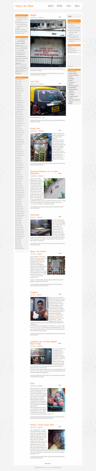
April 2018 (19, 99)
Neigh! (33, 15)
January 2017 (20, 104)
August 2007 (19, 238)
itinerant (50, 206)
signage (20, 70)
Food (20, 48)
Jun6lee (71, 84)
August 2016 (19, 111)
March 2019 (19, 86)
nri (33, 244)
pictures (41, 376)
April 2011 (19, 173)
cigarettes (32, 275)
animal (18, 39)
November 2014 (20, 132)
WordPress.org (72, 52)
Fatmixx (71, 80)
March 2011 (19, 174)
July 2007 (19, 240)
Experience (38, 120)
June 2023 (19, 81)
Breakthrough (56, 316)
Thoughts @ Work (73, 96)
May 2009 (19, 203)
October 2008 (20, 213)
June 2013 (19, 148)
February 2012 (20, 164)
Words (47, 163)
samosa (38, 244)
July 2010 (19, 181)
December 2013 (20, 141)
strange (20, 71)
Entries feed (72, 49)
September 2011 (20, 167)
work (21, 73)
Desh (17, 45)
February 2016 (20, 114)
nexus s (22, 58)
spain (26, 70)
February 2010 (20, 187)
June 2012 (19, 157)
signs (23, 70)
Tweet (59, 17)
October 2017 (20, 100)
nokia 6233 (59, 206)
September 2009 (20, 195)
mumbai (18, 56)
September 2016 (20, 109)
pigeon (36, 334)
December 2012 (20, 155)
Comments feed (73, 50)
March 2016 (19, 113)
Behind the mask (21, 33)
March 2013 (19, 150)
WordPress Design (39, 467)
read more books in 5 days (38, 327)
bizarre (16, 41)
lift (31, 376)
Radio (45, 285)
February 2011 (20, 176)
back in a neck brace (55, 297)
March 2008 (19, 225)
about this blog (72, 71)
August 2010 (19, 180)
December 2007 (20, 231)
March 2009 (19, 206)
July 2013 (19, 146)
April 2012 (19, 160)
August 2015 (19, 125)
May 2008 (19, 222)
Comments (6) (39, 254)
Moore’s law (76, 37)
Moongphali (57, 223)
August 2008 (19, 217)
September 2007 (20, 236)
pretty (25, 64)
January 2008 (20, 229)
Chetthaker (71, 78)
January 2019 (20, 88)
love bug (34, 81)
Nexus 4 (17, 58)
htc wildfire (18, 50)
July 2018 (19, 93)
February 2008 (20, 227)
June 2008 (19, 220)
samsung (23, 66)
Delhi (23, 43)
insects (63, 163)
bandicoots (51, 163)
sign (16, 70)
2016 (16, 39)
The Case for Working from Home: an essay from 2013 (22, 19)
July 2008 (19, 218)
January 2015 (20, 128)
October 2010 (20, 178)
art (26, 39)
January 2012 (20, 165)
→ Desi (32, 456)
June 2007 (19, 241)
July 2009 (19, 199)
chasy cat (35, 128)
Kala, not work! (38, 251)
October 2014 (20, 134)
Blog (77, 5)
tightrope (39, 193)
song (37, 369)
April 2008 (19, 224)
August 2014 (19, 136)
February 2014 (20, 139)
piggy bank (47, 418)
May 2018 (19, 97)
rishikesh (18, 66)
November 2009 (20, 192)
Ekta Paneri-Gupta (57, 467)
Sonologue (71, 94)
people (39, 206)
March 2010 (19, 185)
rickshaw (35, 457)
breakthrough (51, 333)
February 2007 (20, 248)
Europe (25, 46)
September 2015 (20, 123)
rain (16, 66)
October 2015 (20, 121)
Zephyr (70, 103)
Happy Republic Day (74, 27)
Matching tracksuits (73, 85)
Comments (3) (39, 427)
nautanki (54, 206)
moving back (20, 54)
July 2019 (19, 83)
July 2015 (19, 127)
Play (68, 5)
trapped (34, 292)
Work (59, 5)
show (34, 208)
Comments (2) (41, 83)
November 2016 (20, 106)
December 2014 (20, 130)
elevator (58, 375)
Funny (24, 48)
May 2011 (19, 171)
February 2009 (20, 208)
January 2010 (20, 188)
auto (50, 456)
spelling (17, 71)
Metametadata (72, 87)
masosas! (34, 215)
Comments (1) (41, 17)
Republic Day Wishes (74, 39)
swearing (51, 418)
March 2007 (19, 247)
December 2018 (20, 90)
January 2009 (20, 210)
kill (41, 274)
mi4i (21, 52)
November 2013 (20, 143)
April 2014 (19, 137)
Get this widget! (70, 66)
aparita (70, 77)
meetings (32, 285)
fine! (32, 383)
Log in (70, 47)
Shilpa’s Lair (72, 93)
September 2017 (20, 102)
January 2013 (20, 153)
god (61, 375)
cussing (60, 416)
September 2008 (20, 215)
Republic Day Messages (74, 30)
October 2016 (20, 107)
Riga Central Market (21, 29)
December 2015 (20, 118)
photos (22, 64)
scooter (38, 457)
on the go (21, 61)
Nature (24, 56)
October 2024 (20, 79)
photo (18, 63)
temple (24, 71)
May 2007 (19, 243)
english (22, 46)
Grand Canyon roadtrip (74, 29)
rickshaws (41, 436)
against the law (57, 359)
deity (50, 375)
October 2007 (20, 234)
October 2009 (20, 194)
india (22, 50)
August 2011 (19, 169)
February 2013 (20, 151)
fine (33, 418)
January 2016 (20, 116)
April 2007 (19, 245)
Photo (40, 73)
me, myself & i (42, 243)
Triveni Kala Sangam (39, 258)
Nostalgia (17, 61)
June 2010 (19, 183)
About (50, 5)
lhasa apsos (55, 221)
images (63, 375)
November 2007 (20, 232)
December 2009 (20, 190)
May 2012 (19, 158)
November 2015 (20, 120)
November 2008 (20, 211)
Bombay (21, 41)
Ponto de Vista (24, 6)
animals (22, 39)
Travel (17, 73)
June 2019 (19, 84)
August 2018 (19, 91)
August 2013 (19, 144)
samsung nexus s (21, 68)
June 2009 (19, 201)
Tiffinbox (71, 98)
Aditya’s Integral (73, 73)
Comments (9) (40, 176)
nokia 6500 (21, 60)
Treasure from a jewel (22, 31)
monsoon (24, 52)
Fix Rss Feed (72, 82)
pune (31, 208)
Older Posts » (48, 463)
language (17, 52)
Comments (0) (41, 130)
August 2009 (19, 197)
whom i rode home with (42, 425)
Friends (41, 284)
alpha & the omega (73, 75)
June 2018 (19, 95)
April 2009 (19, 204)
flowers (17, 48)
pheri (24, 61)
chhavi (18, 43)
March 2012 (19, 162)
